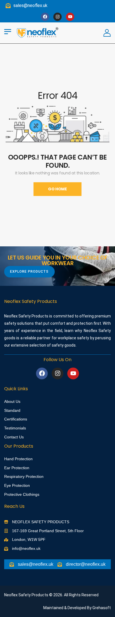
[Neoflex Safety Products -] (38, 32)
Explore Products (29, 272)
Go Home (57, 189)
